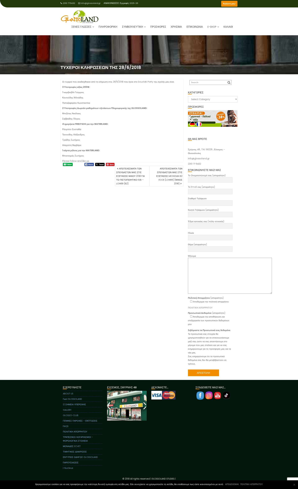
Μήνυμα (192, 255)
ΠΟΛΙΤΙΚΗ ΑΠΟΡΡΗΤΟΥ (75, 431)
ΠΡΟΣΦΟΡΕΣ (158, 29)
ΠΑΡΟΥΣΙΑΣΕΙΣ (71, 462)
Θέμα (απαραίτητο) (197, 244)
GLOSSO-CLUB (70, 415)
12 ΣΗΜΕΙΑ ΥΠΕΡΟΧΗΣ (74, 404)
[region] (212, 122)
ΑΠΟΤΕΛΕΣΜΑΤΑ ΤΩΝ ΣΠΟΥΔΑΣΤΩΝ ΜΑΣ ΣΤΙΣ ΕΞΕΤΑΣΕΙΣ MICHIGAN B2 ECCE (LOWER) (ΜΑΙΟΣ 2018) (169, 176)
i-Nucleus (68, 468)
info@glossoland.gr (91, 3)
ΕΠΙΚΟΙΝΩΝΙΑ (195, 29)
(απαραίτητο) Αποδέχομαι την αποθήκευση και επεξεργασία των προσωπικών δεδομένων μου (208, 318)
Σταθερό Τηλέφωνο (197, 198)
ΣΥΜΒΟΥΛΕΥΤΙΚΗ (132, 29)
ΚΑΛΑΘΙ (228, 29)
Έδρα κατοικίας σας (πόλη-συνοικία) (206, 221)
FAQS (65, 426)
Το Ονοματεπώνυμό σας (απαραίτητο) (207, 175)
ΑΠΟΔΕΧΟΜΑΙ (232, 484)
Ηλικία (191, 232)
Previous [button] (190, 118)
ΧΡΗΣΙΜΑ (176, 29)
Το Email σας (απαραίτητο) (201, 186)
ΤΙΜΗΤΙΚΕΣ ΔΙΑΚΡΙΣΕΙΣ (75, 451)
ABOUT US (68, 393)
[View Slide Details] (212, 118)
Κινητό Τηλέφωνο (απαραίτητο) (203, 209)
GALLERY (67, 409)
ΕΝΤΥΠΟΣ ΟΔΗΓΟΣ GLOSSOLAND (80, 457)
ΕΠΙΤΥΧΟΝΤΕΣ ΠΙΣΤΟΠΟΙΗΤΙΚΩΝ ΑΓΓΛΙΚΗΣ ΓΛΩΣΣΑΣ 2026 (105, 6)
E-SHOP (212, 29)
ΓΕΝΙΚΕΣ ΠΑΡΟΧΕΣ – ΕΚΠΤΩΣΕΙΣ (80, 420)
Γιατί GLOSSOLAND (72, 399)
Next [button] (234, 118)
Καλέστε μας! (229, 3)
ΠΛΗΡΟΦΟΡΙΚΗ (108, 29)
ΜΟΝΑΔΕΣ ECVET (72, 446)
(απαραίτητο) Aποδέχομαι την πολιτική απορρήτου (208, 299)
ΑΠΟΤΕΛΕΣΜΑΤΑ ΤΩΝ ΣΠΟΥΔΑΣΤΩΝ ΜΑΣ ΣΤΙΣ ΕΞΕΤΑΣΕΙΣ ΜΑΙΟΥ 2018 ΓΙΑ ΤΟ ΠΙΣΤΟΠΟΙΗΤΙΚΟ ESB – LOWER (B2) (130, 176)
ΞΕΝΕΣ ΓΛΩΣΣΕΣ (81, 29)
